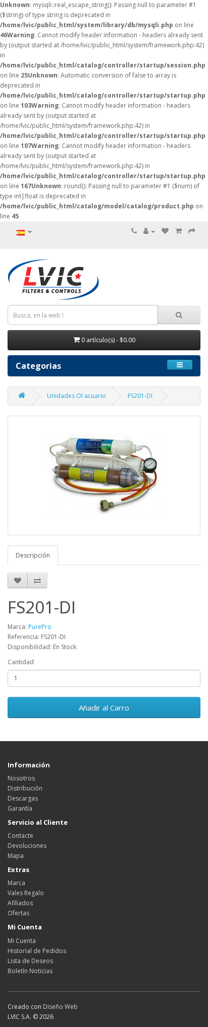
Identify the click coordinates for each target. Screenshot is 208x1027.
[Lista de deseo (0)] (165, 231)
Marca (16, 883)
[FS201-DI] (104, 475)
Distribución (25, 788)
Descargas (23, 798)
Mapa (16, 855)
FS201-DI (140, 395)
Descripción (33, 555)
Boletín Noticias (30, 971)
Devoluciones (27, 845)
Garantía (20, 808)
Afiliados (20, 903)
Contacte (20, 835)
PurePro (39, 626)
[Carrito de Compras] (178, 231)
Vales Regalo (26, 893)
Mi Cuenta (22, 940)
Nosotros (21, 778)
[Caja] (191, 231)
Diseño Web (60, 1006)
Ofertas (18, 913)
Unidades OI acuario (76, 395)
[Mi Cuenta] (149, 231)
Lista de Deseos (30, 961)
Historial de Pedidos (37, 950)
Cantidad (21, 662)
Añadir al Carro (104, 707)
